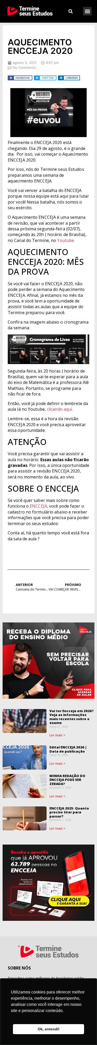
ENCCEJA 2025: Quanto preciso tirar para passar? (69, 812)
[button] (87, 11)
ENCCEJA (38, 506)
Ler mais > (57, 735)
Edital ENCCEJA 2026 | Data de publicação (68, 749)
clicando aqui (59, 409)
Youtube (65, 240)
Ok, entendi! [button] (48, 1029)
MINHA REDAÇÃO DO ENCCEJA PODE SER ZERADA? (67, 779)
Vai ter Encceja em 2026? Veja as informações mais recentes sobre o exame (71, 717)
